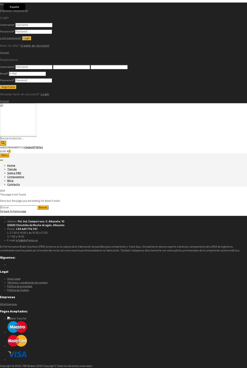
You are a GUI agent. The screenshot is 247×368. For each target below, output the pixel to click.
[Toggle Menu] (1, 160)
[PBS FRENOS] (18, 134)
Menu (4, 155)
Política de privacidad (19, 286)
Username (7, 25)
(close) (4, 52)
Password (7, 31)
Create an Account (34, 45)
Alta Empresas (8, 304)
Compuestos (15, 176)
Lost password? (11, 38)
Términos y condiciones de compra (27, 282)
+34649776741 (33, 147)
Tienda (12, 169)
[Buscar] (3, 143)
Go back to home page (13, 211)
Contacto (13, 184)
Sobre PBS (14, 173)
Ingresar (5, 10)
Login (45, 94)
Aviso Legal (13, 278)
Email (4, 73)
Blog (10, 180)
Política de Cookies (18, 290)
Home (11, 165)
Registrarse (20, 10)
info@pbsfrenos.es (27, 240)
